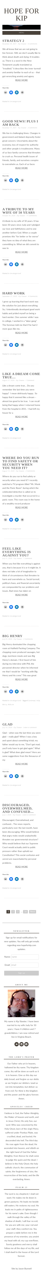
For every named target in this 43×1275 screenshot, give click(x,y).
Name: (7, 957)
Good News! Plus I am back (20, 122)
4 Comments (33, 296)
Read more (21, 80)
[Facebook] (26, 1044)
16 (25, 912)
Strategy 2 (13, 41)
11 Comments (32, 215)
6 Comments (32, 44)
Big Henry (12, 636)
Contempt (31, 700)
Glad (7, 724)
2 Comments (32, 128)
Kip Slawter (22, 44)
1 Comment (30, 380)
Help (38, 700)
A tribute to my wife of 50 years (18, 210)
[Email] (16, 1044)
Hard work (13, 293)
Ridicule (11, 704)
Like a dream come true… (21, 375)
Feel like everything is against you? (16, 552)
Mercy (4, 704)
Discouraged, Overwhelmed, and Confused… (18, 808)
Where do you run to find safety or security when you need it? (20, 463)
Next (32, 912)
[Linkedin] (21, 1044)
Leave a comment (30, 727)
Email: (7, 965)
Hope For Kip (21, 14)
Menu (21, 33)
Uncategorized (15, 101)
